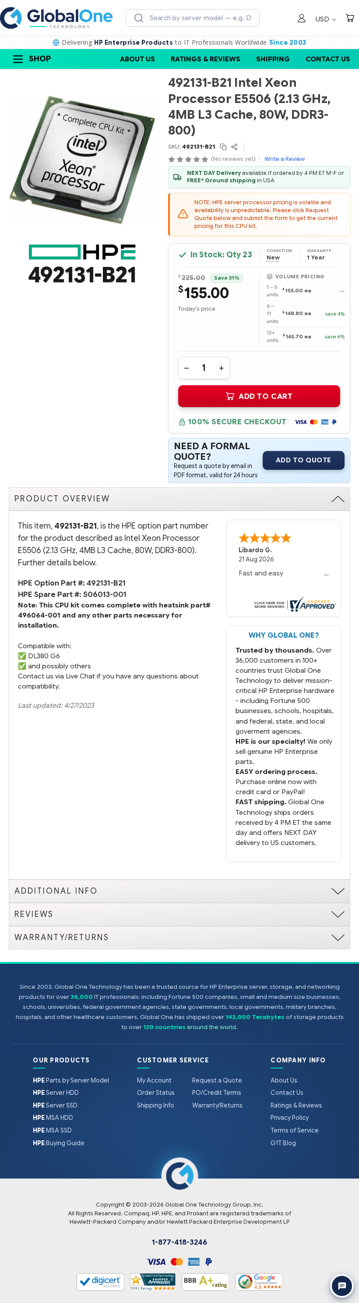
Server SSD (55, 1105)
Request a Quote (217, 1080)
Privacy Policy (290, 1118)
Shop (40, 59)
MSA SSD (52, 1130)
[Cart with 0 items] (350, 19)
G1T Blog (283, 1143)
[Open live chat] (342, 1286)
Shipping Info (155, 1105)
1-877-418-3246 (179, 1242)
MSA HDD (53, 1118)
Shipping (273, 59)
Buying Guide (58, 1143)
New (273, 257)
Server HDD (56, 1093)
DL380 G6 (44, 656)
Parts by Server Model (71, 1080)
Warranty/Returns (217, 1105)
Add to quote (303, 460)
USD (323, 19)
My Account (154, 1080)
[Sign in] (301, 19)
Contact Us (328, 59)
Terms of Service (295, 1130)
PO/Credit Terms (216, 1093)
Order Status (156, 1093)
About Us (137, 59)
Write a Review (284, 159)
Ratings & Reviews (205, 59)
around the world (211, 1027)
